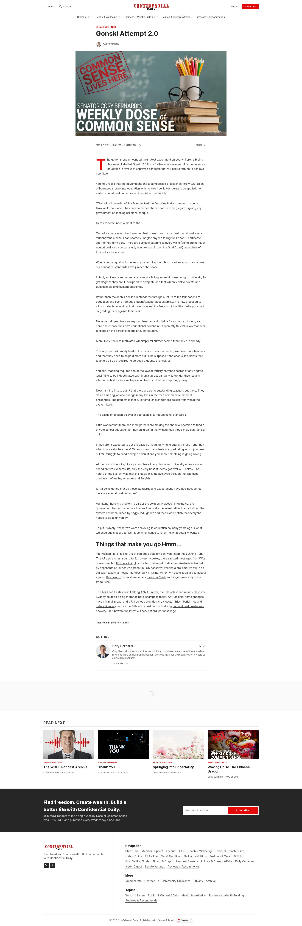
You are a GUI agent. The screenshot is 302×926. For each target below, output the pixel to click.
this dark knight (126, 563)
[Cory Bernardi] (99, 44)
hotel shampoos (148, 596)
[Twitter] (200, 646)
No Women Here (107, 553)
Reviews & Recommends (141, 900)
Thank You (106, 767)
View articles (120, 663)
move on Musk (156, 577)
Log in (234, 6)
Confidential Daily (128, 920)
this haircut (113, 577)
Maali (171, 920)
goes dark (140, 572)
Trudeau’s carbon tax (130, 568)
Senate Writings (106, 27)
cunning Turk (194, 553)
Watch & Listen (135, 895)
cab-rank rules (105, 606)
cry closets (165, 601)
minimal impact (112, 601)
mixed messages (181, 558)
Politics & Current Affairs (163, 895)
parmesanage (167, 611)
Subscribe (250, 6)
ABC (105, 592)
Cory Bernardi (111, 44)
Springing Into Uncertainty (173, 767)
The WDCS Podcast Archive (65, 767)
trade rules (103, 582)
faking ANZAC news (145, 592)
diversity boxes (149, 558)
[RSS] (52, 865)
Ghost (161, 920)
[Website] (204, 646)
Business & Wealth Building (226, 895)
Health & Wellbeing (194, 895)
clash (196, 592)
